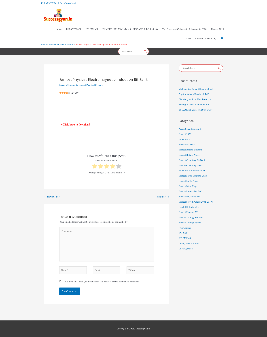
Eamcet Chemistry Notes (190, 165)
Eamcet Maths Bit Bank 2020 (193, 175)
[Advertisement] (106, 109)
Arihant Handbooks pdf (190, 128)
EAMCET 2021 (186, 139)
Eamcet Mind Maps (188, 186)
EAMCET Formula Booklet (192, 170)
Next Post (163, 196)
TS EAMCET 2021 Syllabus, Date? (195, 109)
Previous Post (52, 196)
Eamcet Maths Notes (188, 180)
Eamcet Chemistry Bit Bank (192, 160)
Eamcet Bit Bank (187, 144)
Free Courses (185, 227)
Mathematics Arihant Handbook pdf (196, 88)
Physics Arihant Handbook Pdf (193, 94)
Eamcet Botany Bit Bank (190, 149)
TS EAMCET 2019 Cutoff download (58, 3)
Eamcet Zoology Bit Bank (191, 217)
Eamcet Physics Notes (189, 196)
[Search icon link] (222, 38)
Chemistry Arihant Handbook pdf (195, 99)
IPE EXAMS (185, 238)
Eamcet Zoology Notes (190, 222)
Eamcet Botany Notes (189, 154)
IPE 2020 (183, 232)
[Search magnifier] (145, 51)
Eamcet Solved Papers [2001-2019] (196, 201)
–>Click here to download (74, 124)
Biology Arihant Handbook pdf (194, 104)
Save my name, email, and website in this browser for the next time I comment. (101, 281)
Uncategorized (186, 248)
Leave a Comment (68, 84)
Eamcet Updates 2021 (189, 212)
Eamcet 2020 (185, 134)
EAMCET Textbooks (189, 206)
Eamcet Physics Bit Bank (91, 84)
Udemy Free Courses (189, 243)
